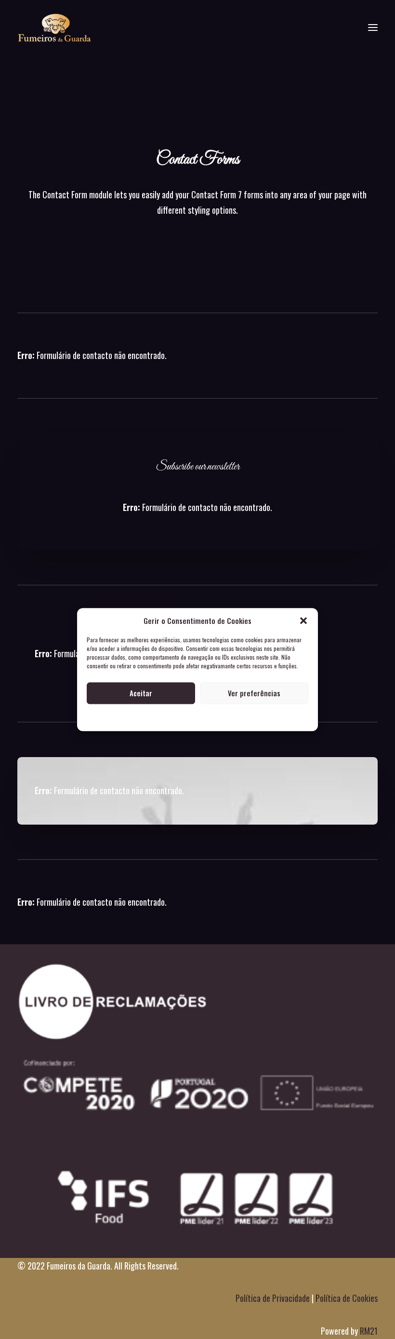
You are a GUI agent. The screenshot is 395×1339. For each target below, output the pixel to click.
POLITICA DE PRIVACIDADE (197, 717)
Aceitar (141, 693)
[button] (303, 620)
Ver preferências (254, 693)
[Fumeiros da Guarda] (54, 27)
